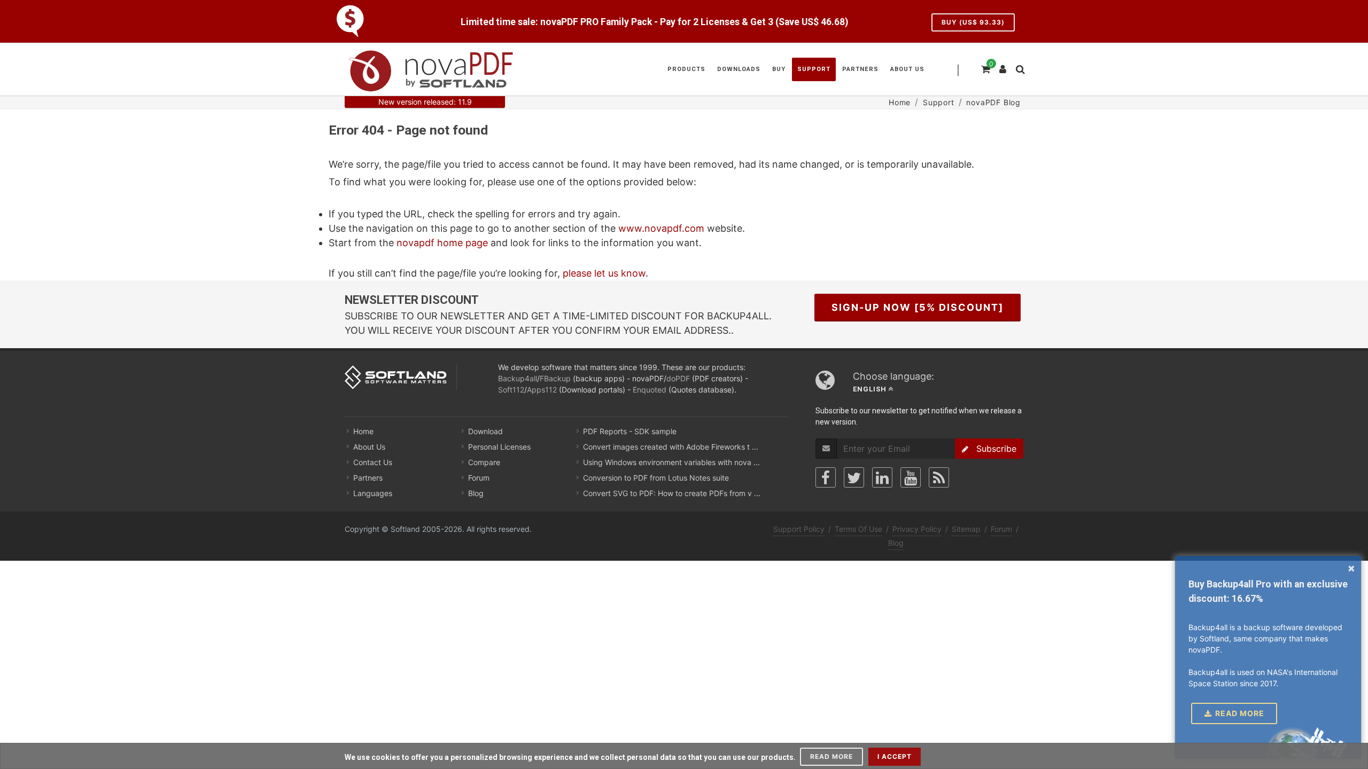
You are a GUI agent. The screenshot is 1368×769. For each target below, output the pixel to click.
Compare (484, 462)
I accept (894, 756)
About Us (369, 446)
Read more (831, 756)
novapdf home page (442, 242)
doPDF (678, 378)
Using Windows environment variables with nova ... (671, 462)
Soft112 (511, 389)
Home (363, 431)
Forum (478, 477)
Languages (372, 493)
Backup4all (517, 378)
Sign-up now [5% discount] (917, 307)
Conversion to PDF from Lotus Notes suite (656, 477)
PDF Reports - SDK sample (630, 431)
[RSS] (939, 477)
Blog (476, 493)
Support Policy (799, 528)
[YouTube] (910, 477)
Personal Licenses (499, 446)
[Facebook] (825, 477)
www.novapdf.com (661, 228)
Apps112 (542, 389)
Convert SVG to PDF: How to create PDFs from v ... (671, 493)
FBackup (555, 378)
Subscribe (992, 448)
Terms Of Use (858, 528)
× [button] (1351, 567)
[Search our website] (1019, 68)
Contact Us (372, 462)
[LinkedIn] (882, 477)
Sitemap (966, 528)
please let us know (604, 273)
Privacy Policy (917, 528)
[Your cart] (985, 68)
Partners (368, 477)
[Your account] (1003, 65)
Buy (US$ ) (973, 22)
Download (485, 431)
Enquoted (649, 389)
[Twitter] (854, 477)
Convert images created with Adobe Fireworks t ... (670, 446)
